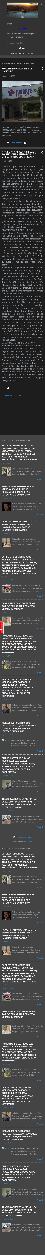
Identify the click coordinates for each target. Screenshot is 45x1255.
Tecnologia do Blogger (24, 837)
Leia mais (38, 479)
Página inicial (17, 53)
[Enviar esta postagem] (25, 144)
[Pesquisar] (41, 4)
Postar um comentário (12, 396)
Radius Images (28, 841)
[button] (41, 69)
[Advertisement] (22, 415)
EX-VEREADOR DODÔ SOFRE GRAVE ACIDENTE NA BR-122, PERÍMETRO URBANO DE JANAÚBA (18, 606)
